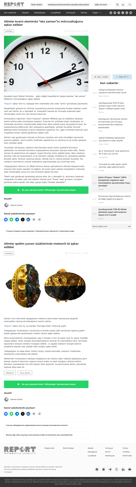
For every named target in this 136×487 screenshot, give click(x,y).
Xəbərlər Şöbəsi (16, 205)
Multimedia (127, 456)
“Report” (8, 103)
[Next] (108, 4)
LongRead (92, 456)
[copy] (39, 219)
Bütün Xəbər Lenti (100, 226)
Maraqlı (8, 31)
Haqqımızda (49, 448)
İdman (107, 452)
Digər (95, 12)
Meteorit (10, 373)
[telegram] (119, 12)
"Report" (8, 326)
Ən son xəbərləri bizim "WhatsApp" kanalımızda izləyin (49, 190)
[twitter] (123, 12)
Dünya (125, 448)
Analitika (126, 452)
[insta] (115, 12)
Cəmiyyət (109, 448)
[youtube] (130, 12)
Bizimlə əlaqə (68, 448)
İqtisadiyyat (92, 452)
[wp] (11, 219)
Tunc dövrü (25, 373)
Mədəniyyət (109, 456)
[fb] (111, 12)
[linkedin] (127, 12)
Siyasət (90, 448)
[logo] (14, 4)
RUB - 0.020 (102, 77)
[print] (34, 219)
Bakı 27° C (124, 77)
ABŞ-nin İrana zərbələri (105, 5)
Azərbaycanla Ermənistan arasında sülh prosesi (68, 5)
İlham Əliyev (36, 5)
